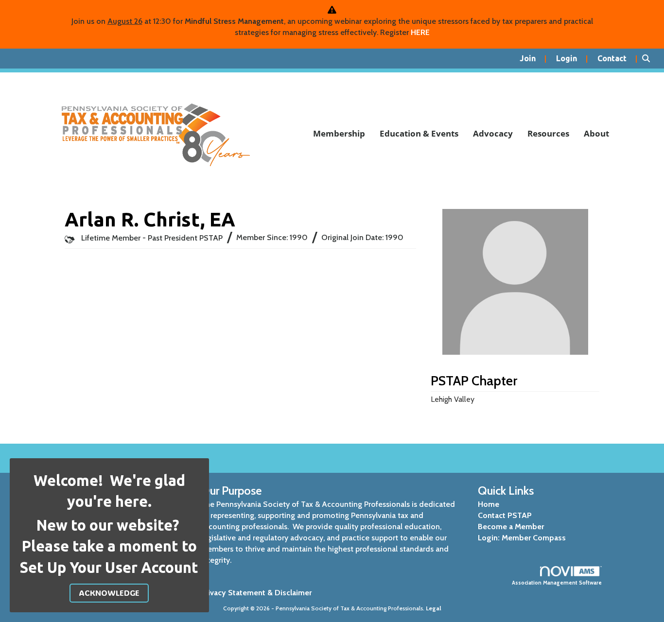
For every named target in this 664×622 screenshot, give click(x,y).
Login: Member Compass (522, 537)
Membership (339, 133)
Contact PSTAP (505, 515)
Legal (433, 608)
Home (488, 504)
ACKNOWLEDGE (109, 592)
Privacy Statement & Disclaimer (256, 592)
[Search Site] (649, 59)
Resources (548, 133)
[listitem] (533, 59)
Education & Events (419, 133)
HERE (420, 32)
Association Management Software (557, 582)
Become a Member (511, 526)
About (596, 133)
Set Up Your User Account (109, 567)
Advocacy (493, 133)
